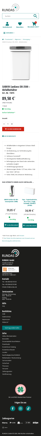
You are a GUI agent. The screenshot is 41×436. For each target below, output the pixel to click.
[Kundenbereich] (7, 24)
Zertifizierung (6, 374)
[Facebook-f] (12, 408)
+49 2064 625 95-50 (10, 282)
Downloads (6, 344)
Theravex (5, 366)
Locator (4, 352)
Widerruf (5, 322)
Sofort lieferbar (8, 113)
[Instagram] (20, 408)
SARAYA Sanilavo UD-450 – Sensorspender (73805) (11, 200)
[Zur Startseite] (2, 39)
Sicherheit (5, 363)
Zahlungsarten (7, 371)
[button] (9, 33)
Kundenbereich (7, 27)
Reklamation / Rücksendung (11, 358)
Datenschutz (6, 317)
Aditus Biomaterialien (9, 336)
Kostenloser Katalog (9, 347)
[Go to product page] (11, 191)
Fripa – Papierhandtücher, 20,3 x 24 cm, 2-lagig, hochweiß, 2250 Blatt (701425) (29, 202)
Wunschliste (20, 27)
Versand (21, 235)
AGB (3, 314)
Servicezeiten (7, 291)
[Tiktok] (28, 408)
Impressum (6, 319)
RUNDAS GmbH (8, 260)
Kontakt (5, 278)
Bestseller (5, 339)
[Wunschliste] (20, 24)
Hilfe (4, 303)
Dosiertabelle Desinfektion (11, 341)
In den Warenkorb (14, 129)
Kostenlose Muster (8, 350)
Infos (4, 333)
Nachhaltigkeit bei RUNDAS (11, 355)
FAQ (3, 306)
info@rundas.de (11, 287)
